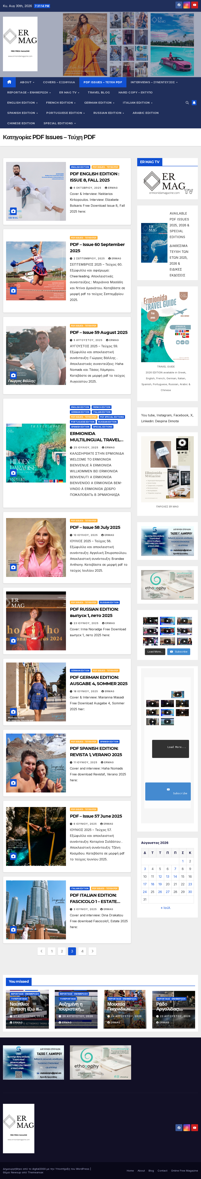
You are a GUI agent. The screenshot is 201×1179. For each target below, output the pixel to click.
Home (130, 1170)
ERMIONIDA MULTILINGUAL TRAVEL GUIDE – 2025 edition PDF (96, 440)
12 (160, 876)
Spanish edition (21, 113)
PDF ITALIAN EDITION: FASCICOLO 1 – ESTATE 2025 (93, 901)
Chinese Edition (21, 123)
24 (145, 892)
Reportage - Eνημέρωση (25, 994)
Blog (151, 1170)
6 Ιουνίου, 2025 (86, 823)
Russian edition (107, 113)
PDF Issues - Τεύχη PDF (105, 167)
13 (167, 876)
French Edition (60, 102)
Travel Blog (99, 92)
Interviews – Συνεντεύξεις (153, 82)
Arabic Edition (146, 113)
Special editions (59, 123)
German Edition (98, 102)
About (26, 82)
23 (190, 884)
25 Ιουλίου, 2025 (86, 447)
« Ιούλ (165, 908)
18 (152, 884)
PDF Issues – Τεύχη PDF (103, 82)
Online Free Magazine (184, 1170)
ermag (113, 187)
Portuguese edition (64, 113)
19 (160, 884)
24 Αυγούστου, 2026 (126, 1016)
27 (168, 892)
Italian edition (137, 102)
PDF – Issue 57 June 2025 (96, 816)
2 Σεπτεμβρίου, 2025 (90, 258)
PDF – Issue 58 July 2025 (95, 527)
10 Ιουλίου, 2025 (86, 535)
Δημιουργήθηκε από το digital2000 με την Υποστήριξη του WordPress (46, 1168)
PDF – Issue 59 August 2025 (98, 332)
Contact (162, 1170)
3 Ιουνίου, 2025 (86, 909)
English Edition (21, 102)
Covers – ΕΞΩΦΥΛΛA (59, 82)
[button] (187, 103)
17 (145, 884)
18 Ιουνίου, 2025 (86, 691)
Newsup (16, 1172)
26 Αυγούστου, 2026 (77, 1016)
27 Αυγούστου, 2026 (29, 1016)
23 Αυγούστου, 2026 (175, 1016)
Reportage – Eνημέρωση (28, 92)
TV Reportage (19, 999)
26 (160, 892)
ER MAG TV (68, 92)
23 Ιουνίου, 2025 (86, 623)
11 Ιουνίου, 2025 (86, 762)
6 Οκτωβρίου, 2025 (88, 187)
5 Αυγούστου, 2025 (88, 340)
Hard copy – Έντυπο (136, 92)
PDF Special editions (112, 417)
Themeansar (35, 1172)
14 (175, 876)
